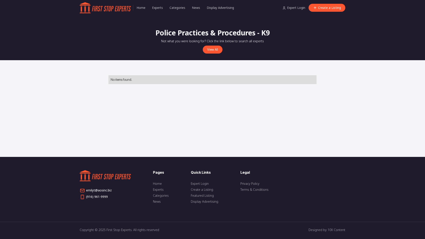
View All (212, 49)
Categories (177, 8)
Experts (157, 8)
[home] (106, 7)
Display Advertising (220, 8)
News (196, 8)
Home (141, 8)
